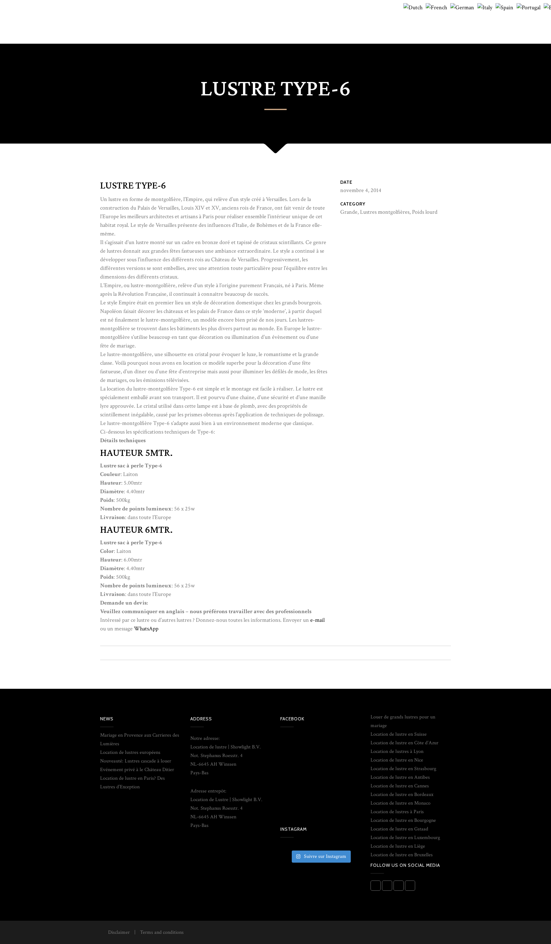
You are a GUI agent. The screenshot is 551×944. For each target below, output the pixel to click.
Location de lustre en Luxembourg (405, 837)
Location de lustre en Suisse (399, 734)
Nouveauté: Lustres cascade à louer (135, 761)
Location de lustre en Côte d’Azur (404, 743)
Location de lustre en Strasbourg (403, 768)
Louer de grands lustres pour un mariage (403, 721)
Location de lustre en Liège (398, 846)
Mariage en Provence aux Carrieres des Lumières (139, 739)
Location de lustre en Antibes (400, 777)
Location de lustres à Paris (397, 811)
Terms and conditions (162, 932)
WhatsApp (146, 628)
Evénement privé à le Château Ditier (137, 769)
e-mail (317, 620)
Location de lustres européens (130, 752)
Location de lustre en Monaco (400, 803)
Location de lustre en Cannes (400, 786)
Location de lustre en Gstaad (399, 829)
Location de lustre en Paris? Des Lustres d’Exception (132, 782)
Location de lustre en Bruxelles (402, 854)
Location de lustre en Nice (397, 760)
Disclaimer (119, 932)
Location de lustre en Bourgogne (403, 820)
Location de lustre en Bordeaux (402, 794)
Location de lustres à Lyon (397, 751)
